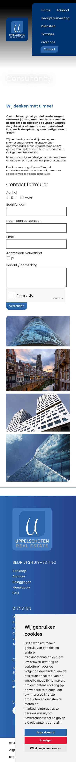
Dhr (14, 197)
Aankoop (19, 571)
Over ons (48, 42)
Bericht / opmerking (21, 265)
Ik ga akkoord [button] (46, 732)
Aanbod (63, 10)
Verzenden (16, 306)
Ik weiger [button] (46, 740)
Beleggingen (21, 582)
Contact (49, 49)
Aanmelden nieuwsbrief (24, 253)
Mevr (28, 197)
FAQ (15, 593)
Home (45, 10)
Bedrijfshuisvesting (55, 18)
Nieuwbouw (21, 587)
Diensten (48, 26)
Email (10, 237)
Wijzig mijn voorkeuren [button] (45, 748)
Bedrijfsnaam (16, 204)
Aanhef (11, 192)
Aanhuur (18, 576)
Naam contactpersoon (24, 220)
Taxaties (47, 34)
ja (12, 258)
